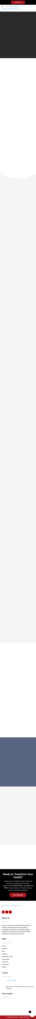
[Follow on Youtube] (10, 912)
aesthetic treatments (9, 138)
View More (8, 228)
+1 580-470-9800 (26, 729)
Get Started (18, 895)
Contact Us (18, 2)
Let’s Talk (18, 777)
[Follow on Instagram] (6, 912)
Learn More (9, 165)
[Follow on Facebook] (3, 912)
